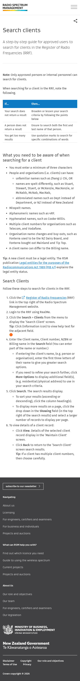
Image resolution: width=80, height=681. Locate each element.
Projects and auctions (16, 533)
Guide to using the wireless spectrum (26, 560)
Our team (9, 601)
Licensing (9, 512)
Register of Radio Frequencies (44, 298)
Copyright (25, 660)
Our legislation (12, 615)
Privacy (27, 664)
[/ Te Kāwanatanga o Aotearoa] (26, 646)
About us (8, 505)
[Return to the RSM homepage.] (15, 7)
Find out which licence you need (23, 553)
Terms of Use (10, 664)
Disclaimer (8, 660)
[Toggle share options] (75, 21)
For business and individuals (21, 526)
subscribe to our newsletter (21, 486)
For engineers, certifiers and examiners (27, 519)
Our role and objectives (17, 594)
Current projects (13, 567)
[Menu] (74, 7)
